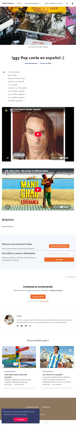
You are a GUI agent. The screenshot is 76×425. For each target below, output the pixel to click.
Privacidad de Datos (32, 407)
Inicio (19, 3)
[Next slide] (74, 366)
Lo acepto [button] (20, 419)
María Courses (8, 3)
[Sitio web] (17, 326)
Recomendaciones (31, 63)
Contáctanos (46, 407)
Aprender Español (32, 3)
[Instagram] (30, 326)
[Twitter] (26, 326)
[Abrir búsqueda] (67, 3)
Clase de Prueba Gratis (59, 246)
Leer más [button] (23, 414)
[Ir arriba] (46, 422)
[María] (9, 320)
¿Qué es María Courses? (53, 3)
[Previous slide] (2, 366)
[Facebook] (21, 326)
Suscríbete (59, 260)
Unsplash (45, 47)
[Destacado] (32, 350)
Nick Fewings (37, 47)
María (19, 316)
